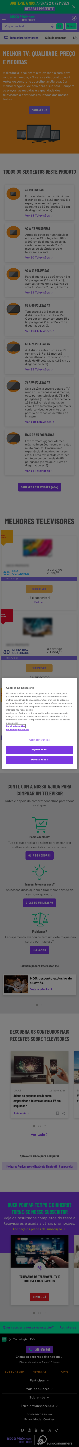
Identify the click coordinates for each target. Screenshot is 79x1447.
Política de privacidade (17, 729)
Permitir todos (39, 759)
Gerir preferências (39, 739)
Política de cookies (15, 726)
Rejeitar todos (39, 749)
